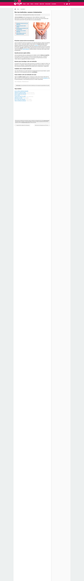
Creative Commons (46, 120)
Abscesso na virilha (18, 97)
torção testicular (26, 49)
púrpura (36, 45)
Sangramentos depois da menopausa (23, 125)
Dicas (18, 9)
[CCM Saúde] (18, 4)
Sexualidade (47, 3)
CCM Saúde (23, 122)
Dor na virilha (17, 95)
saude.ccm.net (27, 122)
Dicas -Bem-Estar (29, 96)
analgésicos (45, 78)
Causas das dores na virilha (20, 96)
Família (31, 3)
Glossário (54, 3)
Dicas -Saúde (23, 95)
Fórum (24, 3)
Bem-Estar (42, 3)
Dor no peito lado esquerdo (20, 99)
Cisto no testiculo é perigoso (20, 100)
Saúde (28, 3)
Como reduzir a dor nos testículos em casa (21, 34)
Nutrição (37, 3)
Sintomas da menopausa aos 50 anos (41, 125)
